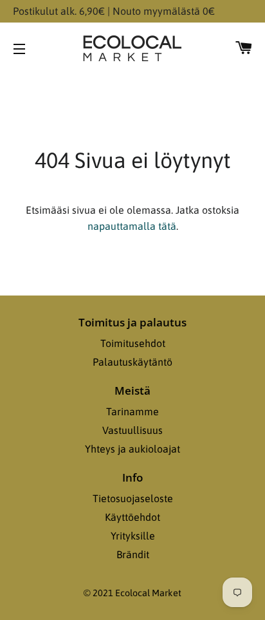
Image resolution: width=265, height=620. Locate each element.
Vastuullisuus (132, 430)
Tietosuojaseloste (133, 498)
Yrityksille (133, 535)
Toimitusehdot (132, 343)
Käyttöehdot (132, 517)
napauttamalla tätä (131, 226)
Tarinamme (132, 411)
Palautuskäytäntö (132, 362)
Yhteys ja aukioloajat (132, 449)
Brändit (132, 554)
